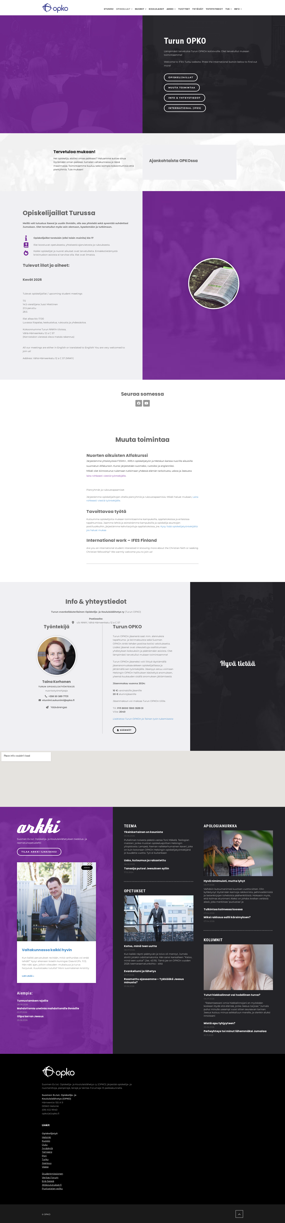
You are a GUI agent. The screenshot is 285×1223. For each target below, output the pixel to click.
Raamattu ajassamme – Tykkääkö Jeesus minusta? (154, 980)
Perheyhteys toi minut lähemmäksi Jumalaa (235, 1031)
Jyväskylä (47, 1148)
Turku (45, 1159)
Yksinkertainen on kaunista (143, 832)
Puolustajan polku (52, 1188)
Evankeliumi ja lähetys (140, 971)
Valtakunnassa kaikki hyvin (47, 950)
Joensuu (46, 1163)
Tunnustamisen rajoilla (32, 1000)
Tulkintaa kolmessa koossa (223, 909)
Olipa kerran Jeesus (30, 1016)
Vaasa (45, 1166)
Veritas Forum (50, 1177)
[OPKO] (55, 7)
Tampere (47, 1151)
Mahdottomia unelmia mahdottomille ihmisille (48, 1008)
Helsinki (46, 1137)
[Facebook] (138, 403)
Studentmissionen (52, 1173)
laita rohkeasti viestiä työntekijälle (106, 475)
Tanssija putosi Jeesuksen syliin (146, 868)
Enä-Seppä (48, 1181)
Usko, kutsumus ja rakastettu (145, 860)
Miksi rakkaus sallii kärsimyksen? (227, 917)
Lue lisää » (28, 976)
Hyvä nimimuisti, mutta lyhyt (224, 881)
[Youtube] (146, 403)
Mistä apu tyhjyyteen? (219, 1023)
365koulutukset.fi (52, 1184)
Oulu (45, 1144)
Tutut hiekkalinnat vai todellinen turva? (232, 995)
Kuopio (46, 1140)
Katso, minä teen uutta (140, 946)
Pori (44, 1155)
